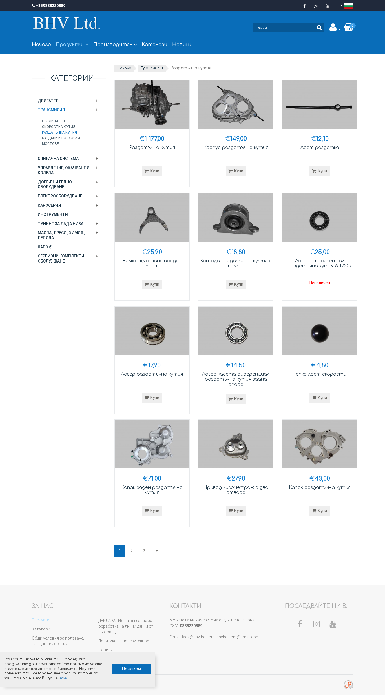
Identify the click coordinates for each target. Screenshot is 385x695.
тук (63, 678)
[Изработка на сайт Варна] (348, 684)
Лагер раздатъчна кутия (152, 374)
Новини (182, 44)
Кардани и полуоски (61, 138)
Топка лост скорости (319, 374)
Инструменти (53, 214)
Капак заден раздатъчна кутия (152, 490)
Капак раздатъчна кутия (320, 487)
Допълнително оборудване (55, 184)
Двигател (48, 101)
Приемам (131, 669)
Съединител (53, 121)
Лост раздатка (319, 147)
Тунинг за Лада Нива (60, 223)
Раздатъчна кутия (59, 132)
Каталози (154, 44)
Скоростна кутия (58, 127)
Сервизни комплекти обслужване (61, 258)
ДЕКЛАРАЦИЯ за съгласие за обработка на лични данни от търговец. (125, 626)
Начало (41, 44)
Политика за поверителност (124, 641)
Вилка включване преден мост (152, 263)
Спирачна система (58, 158)
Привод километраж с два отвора (235, 490)
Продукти (70, 44)
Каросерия (49, 205)
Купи (154, 171)
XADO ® (45, 247)
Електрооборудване (60, 196)
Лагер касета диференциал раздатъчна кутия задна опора (235, 379)
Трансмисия (51, 110)
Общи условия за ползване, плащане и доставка (58, 641)
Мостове (50, 144)
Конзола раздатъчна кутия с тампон (236, 263)
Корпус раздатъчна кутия (235, 147)
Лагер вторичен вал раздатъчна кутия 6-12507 (319, 263)
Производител (112, 44)
